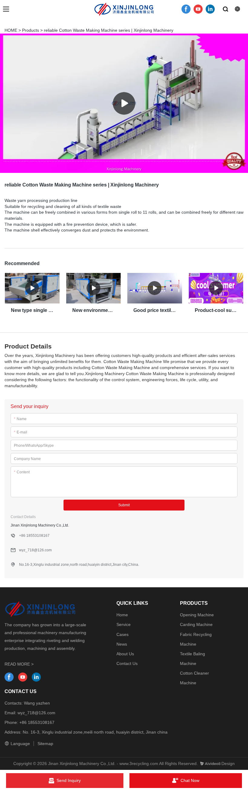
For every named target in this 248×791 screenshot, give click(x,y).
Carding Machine (196, 624)
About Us (125, 653)
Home (122, 614)
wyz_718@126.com (36, 712)
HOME (11, 30)
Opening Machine (197, 614)
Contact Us (127, 663)
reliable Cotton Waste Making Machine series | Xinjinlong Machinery (108, 30)
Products (30, 30)
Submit (124, 505)
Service (123, 624)
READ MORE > (19, 664)
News (121, 644)
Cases (122, 634)
